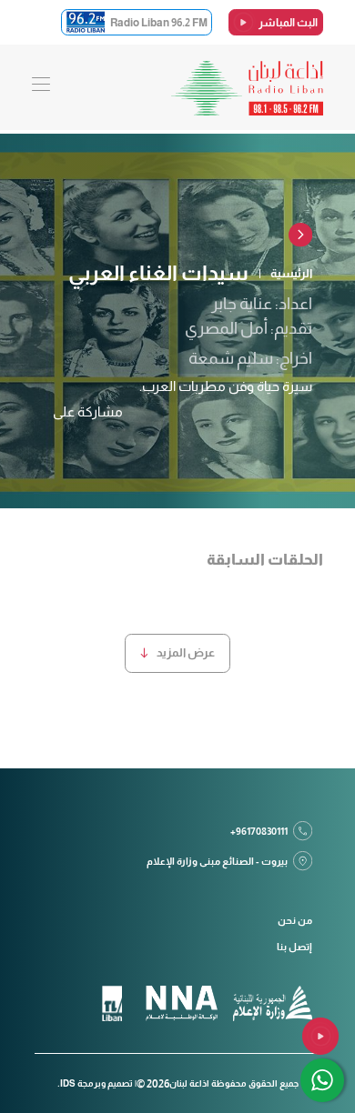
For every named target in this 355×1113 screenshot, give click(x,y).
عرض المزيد (186, 652)
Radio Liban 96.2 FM (159, 22)
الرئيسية (291, 273)
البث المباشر (288, 22)
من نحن (295, 920)
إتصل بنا (294, 946)
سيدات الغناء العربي (158, 273)
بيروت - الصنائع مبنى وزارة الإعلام (217, 861)
